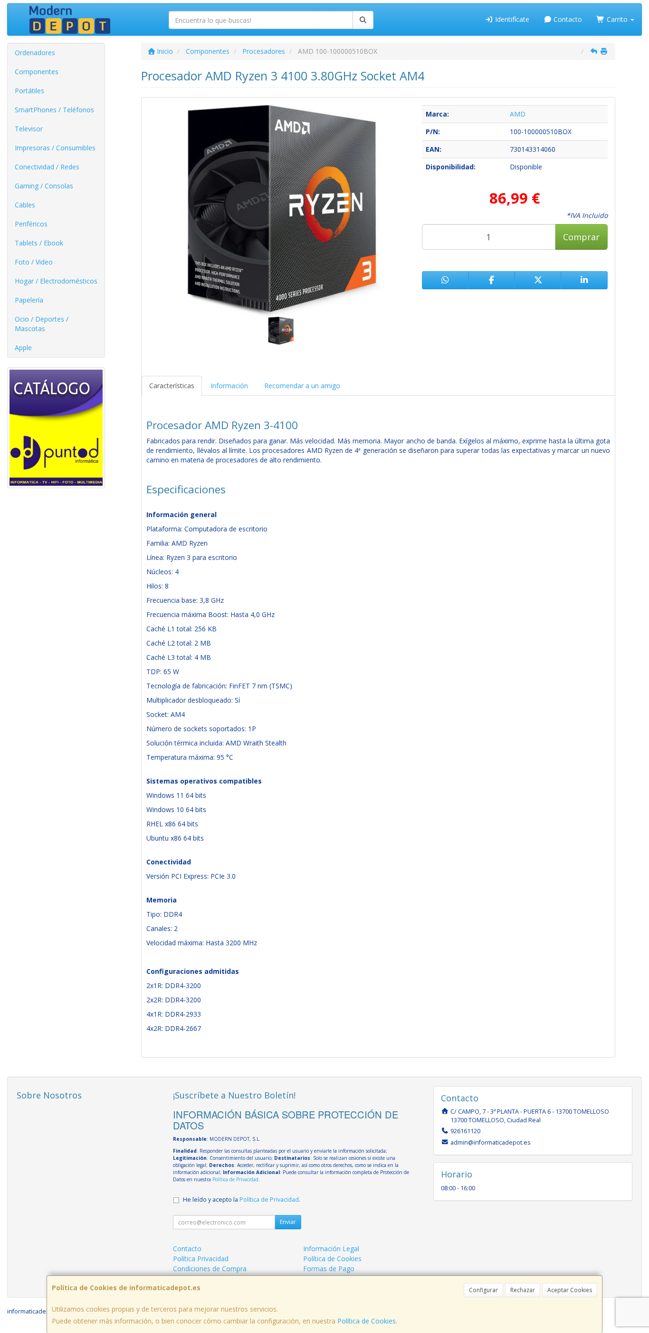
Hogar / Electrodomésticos (56, 280)
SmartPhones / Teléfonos (54, 109)
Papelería (29, 299)
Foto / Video (34, 261)
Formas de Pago (328, 1268)
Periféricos (31, 223)
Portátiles (29, 90)
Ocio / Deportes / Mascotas (41, 323)
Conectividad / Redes (47, 166)
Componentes (36, 71)
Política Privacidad (201, 1258)
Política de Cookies (366, 1320)
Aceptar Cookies (569, 1290)
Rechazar (522, 1290)
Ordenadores (35, 52)
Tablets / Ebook (39, 242)
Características (171, 385)
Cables (25, 204)
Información (229, 385)
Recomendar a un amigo (302, 385)
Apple (23, 347)
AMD (517, 113)
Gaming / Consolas (44, 185)
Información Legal (331, 1248)
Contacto (567, 19)
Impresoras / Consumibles (55, 147)
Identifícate (511, 19)
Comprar (581, 237)
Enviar (288, 1222)
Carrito (617, 19)
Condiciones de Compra (210, 1268)
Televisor (29, 128)
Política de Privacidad (235, 1179)
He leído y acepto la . (241, 1200)
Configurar (483, 1290)
